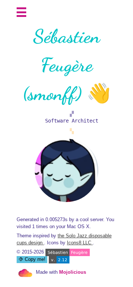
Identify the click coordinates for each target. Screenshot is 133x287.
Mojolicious (72, 272)
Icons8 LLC (80, 242)
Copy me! (34, 259)
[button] (21, 12)
